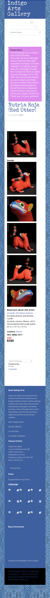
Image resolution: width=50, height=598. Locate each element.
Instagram (31, 22)
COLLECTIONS (13, 431)
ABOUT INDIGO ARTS (16, 422)
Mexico (19, 331)
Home (21, 115)
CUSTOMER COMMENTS (16, 436)
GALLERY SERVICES (14, 427)
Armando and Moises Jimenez (20, 313)
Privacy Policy (15, 468)
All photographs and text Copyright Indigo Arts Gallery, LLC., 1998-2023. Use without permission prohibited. (23, 574)
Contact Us (20, 71)
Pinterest (35, 22)
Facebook (28, 22)
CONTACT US (18, 460)
